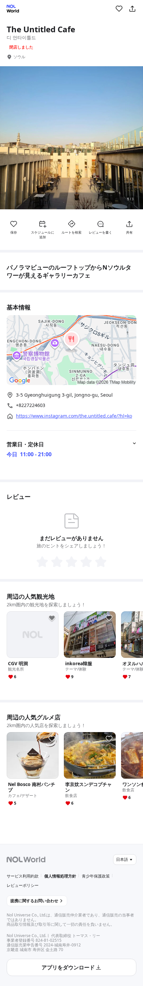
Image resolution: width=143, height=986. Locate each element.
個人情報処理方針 (60, 876)
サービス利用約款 (23, 876)
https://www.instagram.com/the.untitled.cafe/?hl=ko (74, 416)
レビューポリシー (23, 885)
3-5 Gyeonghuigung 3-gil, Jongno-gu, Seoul (64, 395)
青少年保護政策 (96, 876)
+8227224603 (30, 405)
